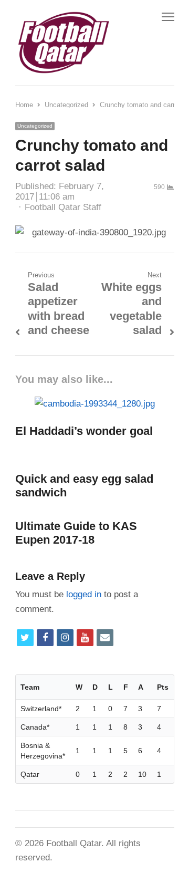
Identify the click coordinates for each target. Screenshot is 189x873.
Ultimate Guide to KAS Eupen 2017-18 (76, 532)
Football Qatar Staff (63, 207)
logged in (83, 594)
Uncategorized (34, 126)
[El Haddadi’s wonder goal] (95, 404)
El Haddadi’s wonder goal (84, 431)
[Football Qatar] (63, 42)
